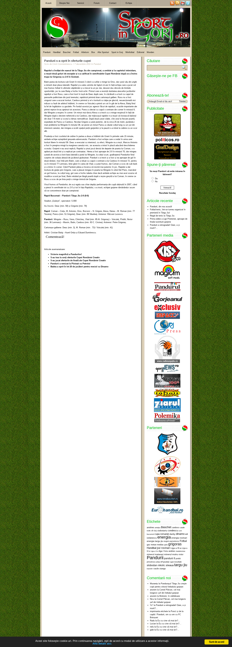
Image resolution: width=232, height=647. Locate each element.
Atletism (85, 52)
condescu (173, 530)
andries (150, 527)
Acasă (48, 3)
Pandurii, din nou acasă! (161, 206)
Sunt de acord (216, 642)
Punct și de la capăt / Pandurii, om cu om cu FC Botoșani (166, 614)
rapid (172, 562)
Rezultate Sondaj (167, 193)
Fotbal (76, 52)
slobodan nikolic (156, 565)
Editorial (140, 52)
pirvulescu (151, 562)
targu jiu (180, 565)
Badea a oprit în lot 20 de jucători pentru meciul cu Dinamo (79, 266)
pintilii (178, 559)
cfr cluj (154, 531)
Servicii (80, 3)
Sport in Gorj (117, 52)
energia (164, 537)
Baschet (67, 52)
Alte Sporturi (103, 52)
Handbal (56, 52)
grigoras (175, 544)
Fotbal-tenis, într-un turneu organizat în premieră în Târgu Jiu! (167, 211)
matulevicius (180, 551)
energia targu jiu (155, 541)
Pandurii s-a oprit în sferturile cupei (67, 60)
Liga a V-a (154, 551)
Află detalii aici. (102, 643)
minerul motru (171, 554)
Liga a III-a (176, 548)
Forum (97, 3)
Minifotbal (129, 52)
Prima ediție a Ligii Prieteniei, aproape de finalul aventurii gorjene (168, 220)
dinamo (180, 533)
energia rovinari (179, 538)
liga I (161, 551)
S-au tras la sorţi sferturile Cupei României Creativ (75, 257)
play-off (159, 562)
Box (93, 52)
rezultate (178, 562)
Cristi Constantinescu (62, 64)
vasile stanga (159, 568)
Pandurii (47, 52)
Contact (112, 3)
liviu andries (169, 551)
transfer (150, 569)
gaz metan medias (155, 544)
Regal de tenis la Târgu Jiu (162, 216)
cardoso (175, 527)
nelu (152, 627)
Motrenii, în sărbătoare (169, 596)
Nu (156, 181)
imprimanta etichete (159, 611)
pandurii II (169, 558)
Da (156, 178)
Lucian (153, 623)
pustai (166, 562)
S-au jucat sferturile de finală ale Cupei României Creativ (78, 260)
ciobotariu (162, 530)
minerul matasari (155, 554)
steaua (170, 565)
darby (172, 534)
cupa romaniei (162, 534)
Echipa (129, 3)
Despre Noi (64, 3)
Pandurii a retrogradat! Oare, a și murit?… (165, 226)
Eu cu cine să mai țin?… (169, 620)
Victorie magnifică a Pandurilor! (66, 254)
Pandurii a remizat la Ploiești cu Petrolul (70, 263)
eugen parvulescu (171, 541)
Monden (150, 52)
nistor (181, 554)
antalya (157, 527)
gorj (166, 545)
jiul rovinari (163, 547)
